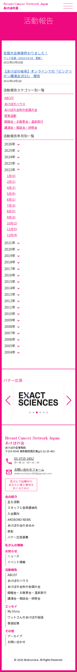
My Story (13, 611)
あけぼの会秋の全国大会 (20, 110)
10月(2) (12, 223)
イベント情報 (16, 562)
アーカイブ (14, 636)
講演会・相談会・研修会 (20, 127)
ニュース (13, 556)
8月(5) (11, 211)
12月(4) (12, 235)
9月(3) (11, 217)
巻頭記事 (13, 623)
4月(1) (11, 187)
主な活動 (13, 502)
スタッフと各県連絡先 (22, 507)
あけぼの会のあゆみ (20, 525)
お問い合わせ (16, 642)
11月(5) (12, 229)
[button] (30, 412)
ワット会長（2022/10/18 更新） (23, 58)
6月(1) (11, 199)
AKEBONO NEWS (19, 519)
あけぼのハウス (14, 104)
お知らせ (11, 551)
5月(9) (11, 193)
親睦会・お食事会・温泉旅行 (23, 121)
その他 (9, 631)
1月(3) (11, 176)
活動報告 (11, 569)
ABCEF (9, 98)
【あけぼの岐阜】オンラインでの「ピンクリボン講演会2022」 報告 (37, 73)
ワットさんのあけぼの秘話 (25, 617)
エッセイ (11, 606)
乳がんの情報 (14, 545)
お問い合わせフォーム (29, 469)
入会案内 (13, 513)
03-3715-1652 (24, 458)
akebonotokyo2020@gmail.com (33, 473)
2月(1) (11, 181)
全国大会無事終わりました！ (25, 53)
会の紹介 (11, 496)
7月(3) (11, 205)
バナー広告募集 (17, 537)
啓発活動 (10, 115)
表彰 (10, 531)
